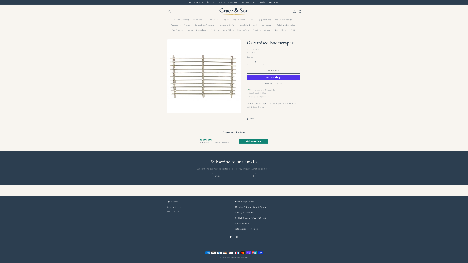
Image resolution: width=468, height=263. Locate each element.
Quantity (250, 57)
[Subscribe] (253, 176)
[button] (169, 11)
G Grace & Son (230, 257)
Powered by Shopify (241, 257)
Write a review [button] (253, 141)
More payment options (273, 83)
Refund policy (173, 211)
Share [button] (252, 119)
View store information (259, 97)
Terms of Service (174, 207)
